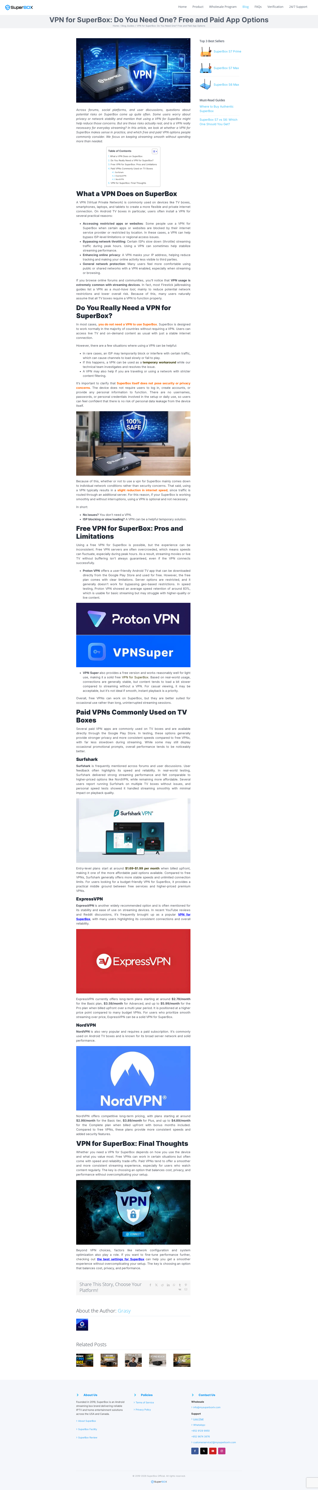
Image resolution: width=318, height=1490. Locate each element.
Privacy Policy (143, 1409)
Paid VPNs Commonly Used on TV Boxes (132, 168)
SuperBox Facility (87, 1429)
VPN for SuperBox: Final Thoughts (128, 183)
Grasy (124, 1310)
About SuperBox (87, 1420)
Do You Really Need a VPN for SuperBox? (132, 160)
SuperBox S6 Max (226, 84)
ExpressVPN (121, 176)
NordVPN (120, 179)
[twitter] (204, 1451)
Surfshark (119, 172)
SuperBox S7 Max (226, 68)
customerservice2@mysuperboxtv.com (214, 1442)
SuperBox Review (87, 1437)
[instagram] (221, 1451)
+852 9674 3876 (200, 1436)
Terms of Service (145, 1402)
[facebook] (195, 1451)
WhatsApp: (199, 1424)
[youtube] (212, 1451)
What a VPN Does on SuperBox (126, 156)
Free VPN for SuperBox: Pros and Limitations (134, 164)
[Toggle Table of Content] (153, 151)
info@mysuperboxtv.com (206, 1407)
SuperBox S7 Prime (227, 51)
